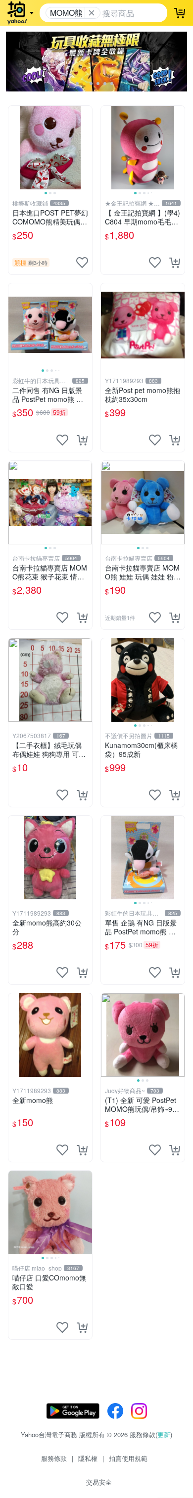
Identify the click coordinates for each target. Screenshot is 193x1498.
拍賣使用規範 (128, 1458)
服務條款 (54, 1458)
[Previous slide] (14, 147)
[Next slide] (85, 147)
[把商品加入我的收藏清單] (82, 262)
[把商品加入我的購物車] (175, 262)
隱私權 (87, 1458)
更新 (163, 1434)
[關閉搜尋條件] (91, 12)
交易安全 (99, 1482)
